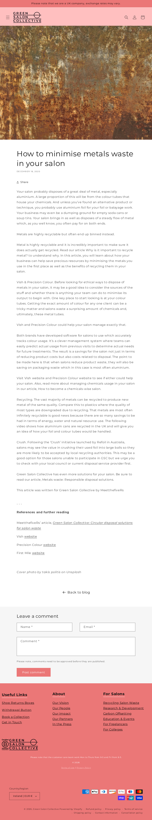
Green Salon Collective (46, 809)
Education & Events (119, 719)
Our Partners (62, 719)
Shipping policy (82, 812)
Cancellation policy (132, 812)
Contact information (106, 812)
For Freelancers (115, 724)
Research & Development (123, 708)
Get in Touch (12, 722)
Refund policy (93, 809)
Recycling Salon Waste (121, 703)
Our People (61, 708)
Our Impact (61, 713)
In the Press (61, 724)
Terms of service (133, 809)
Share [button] (24, 182)
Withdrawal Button (17, 710)
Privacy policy (113, 809)
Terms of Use (68, 767)
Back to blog (78, 592)
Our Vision (60, 703)
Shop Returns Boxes (18, 703)
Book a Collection (15, 717)
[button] (8, 17)
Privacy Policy (84, 767)
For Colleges (113, 729)
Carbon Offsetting (117, 713)
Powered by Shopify (71, 809)
